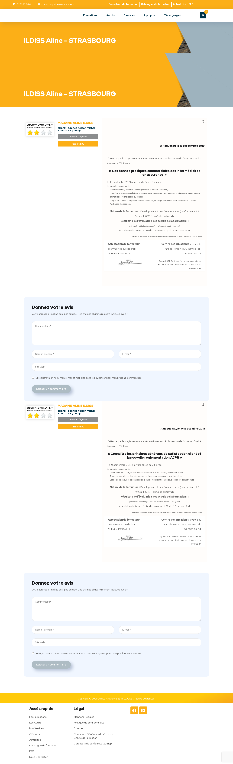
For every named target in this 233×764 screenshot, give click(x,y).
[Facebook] (134, 710)
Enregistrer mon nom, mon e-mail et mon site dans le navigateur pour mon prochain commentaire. (89, 377)
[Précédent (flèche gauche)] (5, 382)
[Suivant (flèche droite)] (227, 382)
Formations (90, 15)
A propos (149, 15)
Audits (110, 15)
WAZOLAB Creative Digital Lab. (138, 698)
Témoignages (172, 15)
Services (129, 15)
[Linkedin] (143, 710)
